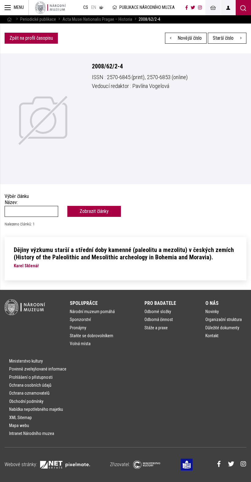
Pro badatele (160, 303)
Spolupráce (84, 303)
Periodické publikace (38, 19)
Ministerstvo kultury (26, 361)
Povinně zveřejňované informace (37, 369)
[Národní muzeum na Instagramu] (200, 7)
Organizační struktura (223, 319)
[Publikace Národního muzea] (50, 7)
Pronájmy (78, 327)
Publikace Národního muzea (147, 7)
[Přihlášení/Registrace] (228, 7)
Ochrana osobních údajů (30, 385)
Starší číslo (224, 38)
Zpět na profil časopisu (31, 38)
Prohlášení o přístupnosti (31, 377)
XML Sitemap (20, 417)
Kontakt (212, 335)
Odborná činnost (158, 319)
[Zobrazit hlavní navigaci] (14, 7)
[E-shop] (212, 7)
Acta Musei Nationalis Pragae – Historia (97, 19)
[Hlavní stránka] (9, 19)
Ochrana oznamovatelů (29, 393)
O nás (212, 303)
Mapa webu (19, 425)
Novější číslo (189, 38)
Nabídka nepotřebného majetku (36, 409)
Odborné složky (157, 311)
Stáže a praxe (156, 327)
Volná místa (80, 343)
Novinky (212, 311)
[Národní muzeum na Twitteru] (193, 7)
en (93, 7)
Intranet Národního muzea (31, 433)
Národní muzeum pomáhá (92, 311)
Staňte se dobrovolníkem (91, 335)
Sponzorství (80, 319)
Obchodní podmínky (26, 401)
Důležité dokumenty (222, 327)
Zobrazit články (94, 211)
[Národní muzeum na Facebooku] (186, 7)
